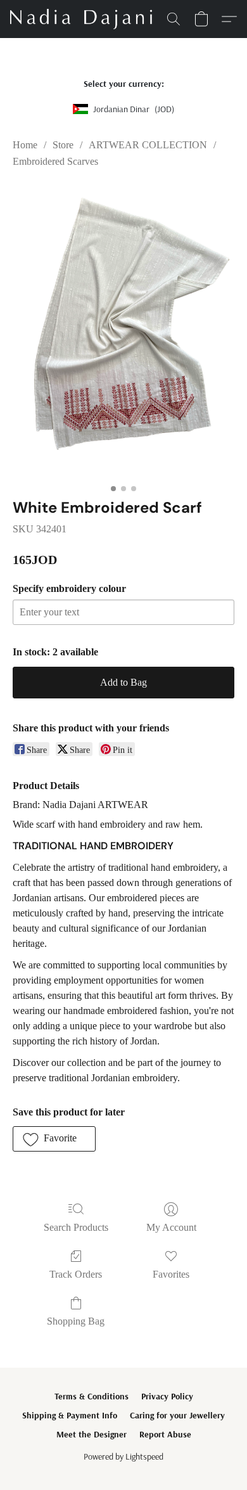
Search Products (76, 1227)
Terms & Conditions (91, 1396)
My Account (171, 1227)
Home (25, 144)
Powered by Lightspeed (123, 1456)
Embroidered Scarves (55, 161)
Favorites (171, 1274)
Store (63, 144)
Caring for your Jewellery (177, 1415)
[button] (85, 19)
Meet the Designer (91, 1434)
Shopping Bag (75, 1321)
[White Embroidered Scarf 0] (123, 331)
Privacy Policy (167, 1396)
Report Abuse (165, 1434)
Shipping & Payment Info (69, 1415)
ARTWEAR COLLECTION (148, 144)
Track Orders (75, 1274)
